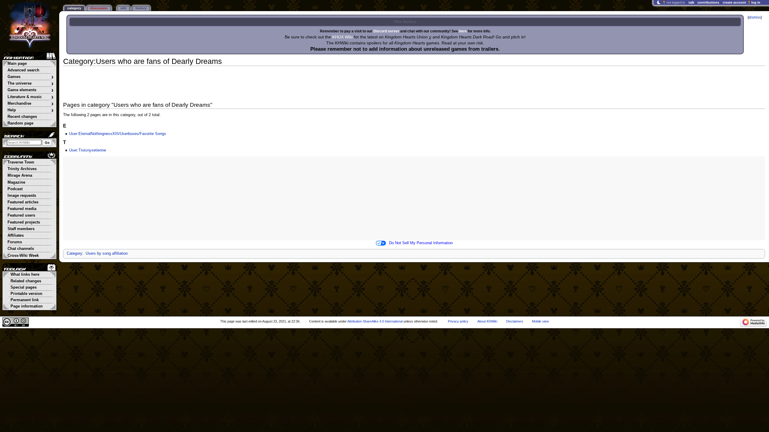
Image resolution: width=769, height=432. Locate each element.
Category (74, 253)
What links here (25, 274)
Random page (20, 123)
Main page (17, 64)
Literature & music (30, 97)
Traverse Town (21, 162)
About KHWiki (487, 321)
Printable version (26, 294)
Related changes (26, 281)
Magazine (16, 182)
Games (30, 77)
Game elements (30, 90)
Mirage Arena (20, 175)
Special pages (24, 287)
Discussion (99, 8)
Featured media (22, 209)
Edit (123, 8)
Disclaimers (514, 321)
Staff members (21, 229)
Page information (27, 306)
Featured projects (24, 222)
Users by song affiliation (107, 253)
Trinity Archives (22, 169)
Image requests (22, 196)
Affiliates (16, 235)
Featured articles (23, 202)
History (141, 8)
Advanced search (23, 70)
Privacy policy (458, 321)
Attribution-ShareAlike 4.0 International (375, 321)
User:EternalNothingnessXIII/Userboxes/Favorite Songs (117, 134)
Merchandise (30, 103)
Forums (15, 242)
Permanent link (25, 300)
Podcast (15, 189)
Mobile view (540, 321)
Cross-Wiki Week (23, 256)
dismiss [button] (755, 17)
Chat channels (21, 249)
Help (30, 110)
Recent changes (22, 117)
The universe (30, 83)
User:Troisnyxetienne (87, 150)
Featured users (21, 215)
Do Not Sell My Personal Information (421, 243)
